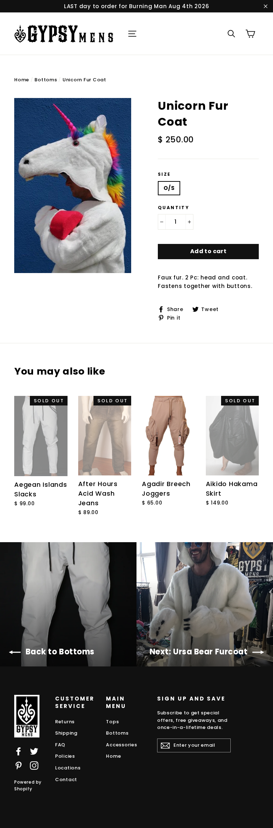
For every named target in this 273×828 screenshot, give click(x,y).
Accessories (121, 744)
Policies (65, 756)
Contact (66, 779)
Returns (65, 721)
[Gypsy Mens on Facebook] (18, 751)
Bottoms (45, 79)
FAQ (60, 744)
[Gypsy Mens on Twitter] (34, 751)
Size (164, 174)
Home (21, 79)
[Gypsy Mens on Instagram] (34, 765)
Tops (112, 721)
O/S (169, 188)
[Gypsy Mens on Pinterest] (18, 765)
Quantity (173, 208)
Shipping (66, 733)
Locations (68, 767)
